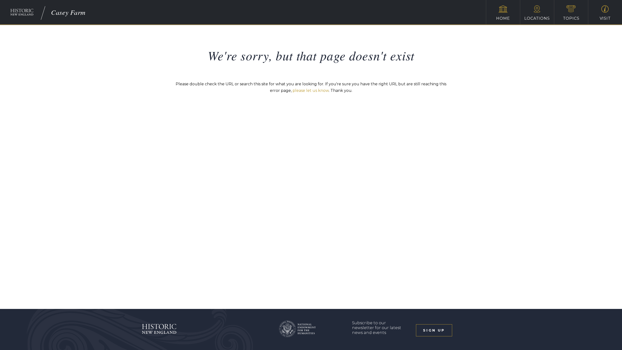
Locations (537, 18)
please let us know (311, 90)
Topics (571, 18)
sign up (434, 330)
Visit (605, 18)
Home (503, 18)
